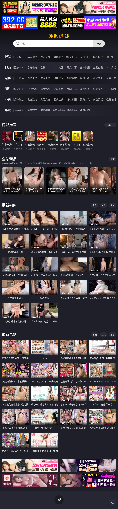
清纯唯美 (85, 89)
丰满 (94, 334)
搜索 (98, 43)
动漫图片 (58, 89)
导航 (8, 110)
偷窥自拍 (19, 89)
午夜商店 (32, 110)
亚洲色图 (32, 89)
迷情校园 (72, 99)
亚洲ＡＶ (19, 67)
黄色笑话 (98, 99)
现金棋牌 (98, 56)
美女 (94, 205)
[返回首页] (112, 502)
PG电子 (19, 56)
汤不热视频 (58, 110)
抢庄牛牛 (111, 56)
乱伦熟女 (98, 78)
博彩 (8, 57)
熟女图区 (98, 89)
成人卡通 (45, 78)
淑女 (103, 334)
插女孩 (19, 110)
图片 (8, 89)
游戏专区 (58, 56)
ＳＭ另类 (111, 67)
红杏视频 (72, 110)
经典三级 (85, 78)
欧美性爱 (58, 78)
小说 (8, 99)
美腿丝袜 (72, 89)
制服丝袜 (72, 78)
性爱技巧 (111, 99)
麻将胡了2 (71, 56)
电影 (8, 78)
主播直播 (98, 67)
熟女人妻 (72, 67)
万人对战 (45, 56)
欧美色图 (45, 89)
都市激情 (19, 99)
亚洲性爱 (19, 78)
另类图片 (111, 89)
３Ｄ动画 (58, 67)
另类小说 (85, 99)
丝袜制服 (85, 67)
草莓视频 (45, 110)
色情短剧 (85, 110)
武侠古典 (58, 99)
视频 (8, 67)
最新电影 (9, 334)
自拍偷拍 (32, 67)
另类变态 (111, 78)
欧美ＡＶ (45, 67)
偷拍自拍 (32, 78)
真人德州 (32, 56)
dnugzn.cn (59, 36)
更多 (112, 205)
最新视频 (9, 205)
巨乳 (103, 205)
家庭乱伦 (32, 99)
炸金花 (84, 56)
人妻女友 (45, 99)
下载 (112, 159)
